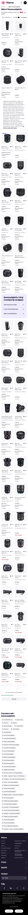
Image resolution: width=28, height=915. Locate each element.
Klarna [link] (2, 6)
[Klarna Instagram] (24, 888)
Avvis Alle (9, 911)
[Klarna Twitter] (17, 888)
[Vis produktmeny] (25, 9)
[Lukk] (25, 893)
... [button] (6, 6)
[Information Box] (11, 17)
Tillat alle (19, 911)
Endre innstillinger (14, 906)
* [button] (19, 42)
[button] (11, 34)
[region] (14, 903)
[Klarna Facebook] (4, 888)
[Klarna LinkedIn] (11, 888)
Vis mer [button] (14, 699)
